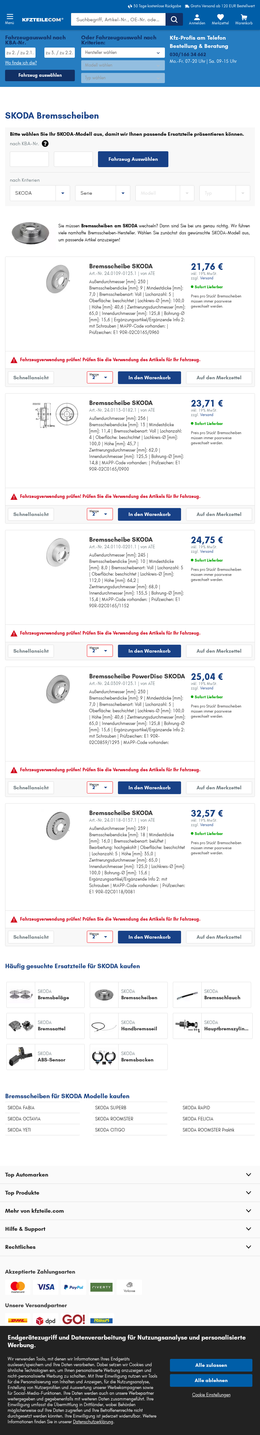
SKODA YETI (19, 1130)
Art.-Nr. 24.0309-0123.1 (122, 683)
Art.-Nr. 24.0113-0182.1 (122, 410)
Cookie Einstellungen (211, 1395)
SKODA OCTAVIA (24, 1119)
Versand (206, 278)
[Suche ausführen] (174, 19)
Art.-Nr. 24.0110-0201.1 (122, 547)
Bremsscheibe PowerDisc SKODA (137, 676)
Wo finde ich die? (21, 63)
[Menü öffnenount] (10, 16)
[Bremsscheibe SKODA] (58, 279)
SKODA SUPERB (110, 1108)
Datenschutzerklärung (93, 1422)
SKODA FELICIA (198, 1119)
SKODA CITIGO (110, 1130)
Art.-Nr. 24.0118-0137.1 (122, 820)
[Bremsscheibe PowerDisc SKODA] (58, 689)
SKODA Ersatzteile (75, 103)
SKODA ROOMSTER (114, 1119)
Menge (94, 374)
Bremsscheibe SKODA (121, 266)
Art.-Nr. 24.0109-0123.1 (122, 273)
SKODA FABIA (21, 1108)
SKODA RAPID (196, 1108)
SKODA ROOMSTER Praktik (208, 1130)
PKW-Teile (15, 103)
